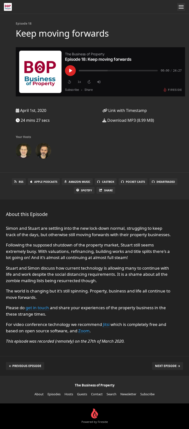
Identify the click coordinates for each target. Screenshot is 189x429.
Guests (82, 394)
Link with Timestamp (127, 110)
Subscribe (147, 394)
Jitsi (106, 324)
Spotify (86, 190)
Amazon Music (79, 182)
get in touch (37, 307)
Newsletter (128, 394)
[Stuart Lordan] (43, 152)
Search (111, 394)
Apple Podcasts (45, 182)
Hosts (68, 394)
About (39, 394)
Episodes (54, 394)
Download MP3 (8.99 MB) (130, 120)
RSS (21, 182)
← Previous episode (25, 366)
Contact (97, 394)
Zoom (84, 331)
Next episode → (167, 366)
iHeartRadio (166, 182)
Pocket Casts (135, 182)
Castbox (108, 182)
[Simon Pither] (24, 152)
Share (108, 190)
